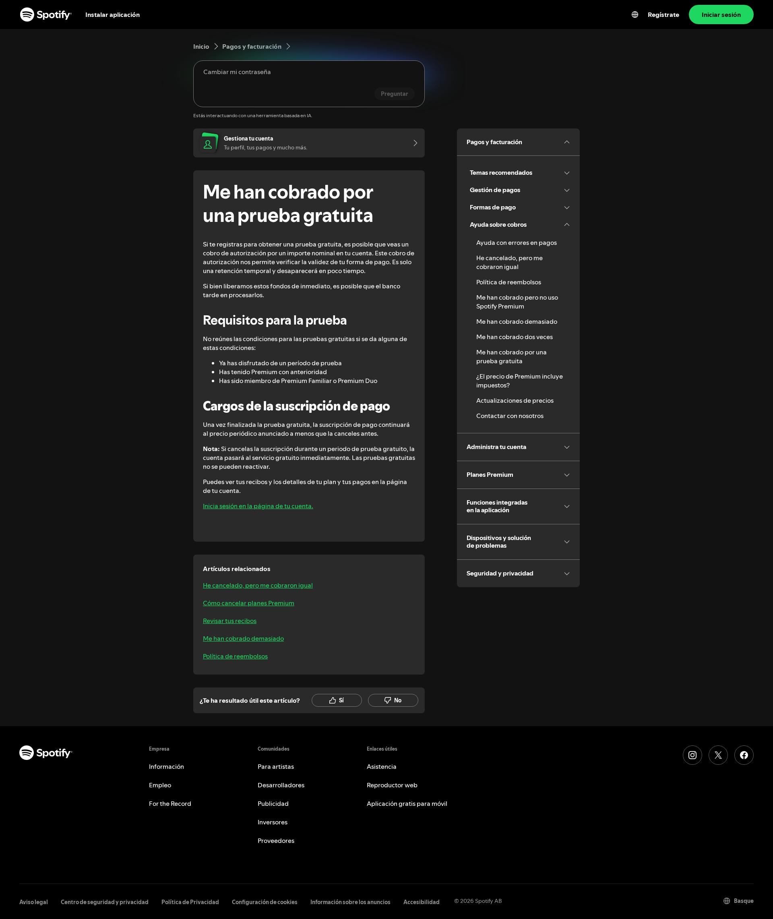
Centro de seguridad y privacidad (105, 902)
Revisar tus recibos (229, 620)
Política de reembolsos (235, 656)
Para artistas (276, 766)
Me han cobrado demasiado (243, 638)
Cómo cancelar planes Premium (248, 602)
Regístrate (663, 14)
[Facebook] (744, 755)
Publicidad (273, 803)
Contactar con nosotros (510, 415)
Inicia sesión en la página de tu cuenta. (258, 505)
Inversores (272, 822)
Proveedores (276, 840)
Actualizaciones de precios (515, 400)
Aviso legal (33, 902)
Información (166, 766)
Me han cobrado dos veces (514, 336)
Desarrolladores (281, 784)
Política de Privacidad (190, 902)
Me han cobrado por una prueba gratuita (511, 356)
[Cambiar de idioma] (635, 14)
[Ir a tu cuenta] (412, 143)
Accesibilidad (421, 902)
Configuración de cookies (265, 902)
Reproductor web (392, 784)
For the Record (170, 803)
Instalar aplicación (112, 14)
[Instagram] (692, 755)
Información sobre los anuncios (350, 902)
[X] (718, 755)
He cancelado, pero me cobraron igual (258, 585)
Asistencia (382, 766)
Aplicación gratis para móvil (407, 803)
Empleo (160, 784)
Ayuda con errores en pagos (516, 242)
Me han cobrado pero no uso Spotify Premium (517, 301)
